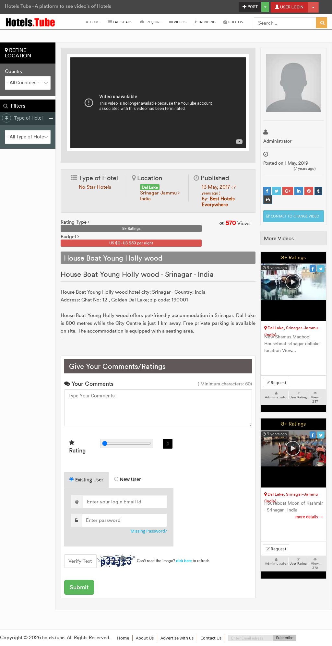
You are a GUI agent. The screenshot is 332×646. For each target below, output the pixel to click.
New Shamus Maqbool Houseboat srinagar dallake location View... (292, 344)
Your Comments (91, 383)
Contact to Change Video (294, 216)
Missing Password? (149, 531)
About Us (145, 638)
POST (252, 6)
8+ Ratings (293, 257)
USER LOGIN (291, 7)
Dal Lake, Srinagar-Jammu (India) (291, 329)
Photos (235, 21)
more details (307, 516)
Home (95, 21)
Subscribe (284, 638)
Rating (77, 450)
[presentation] (86, 480)
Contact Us (210, 638)
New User (130, 479)
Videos (179, 21)
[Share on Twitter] (276, 191)
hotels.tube (53, 637)
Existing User (89, 479)
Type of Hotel (28, 118)
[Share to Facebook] (267, 191)
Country (14, 71)
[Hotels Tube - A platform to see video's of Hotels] (30, 22)
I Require (152, 21)
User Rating (298, 397)
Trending (206, 21)
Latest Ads (122, 21)
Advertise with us (177, 638)
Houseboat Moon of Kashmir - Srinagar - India (293, 509)
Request (278, 382)
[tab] (86, 480)
